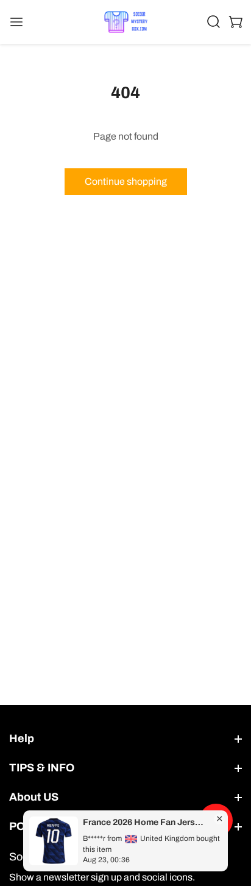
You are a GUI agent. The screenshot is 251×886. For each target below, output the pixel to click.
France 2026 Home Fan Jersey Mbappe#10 (145, 822)
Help (21, 738)
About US (33, 797)
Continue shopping (126, 181)
